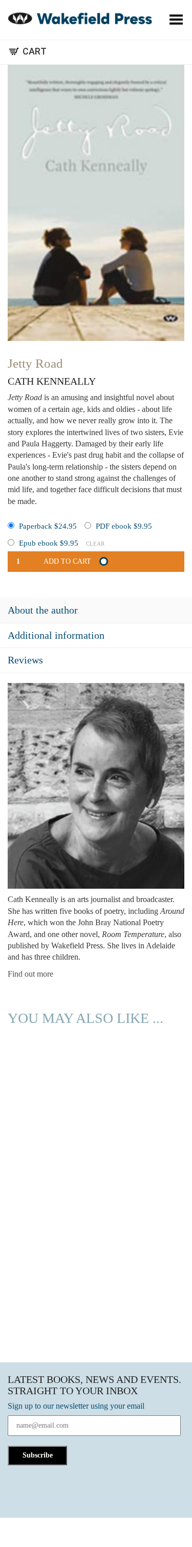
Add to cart (67, 561)
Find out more (30, 973)
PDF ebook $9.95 (124, 526)
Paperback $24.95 (48, 526)
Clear (95, 544)
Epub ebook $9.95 (48, 543)
